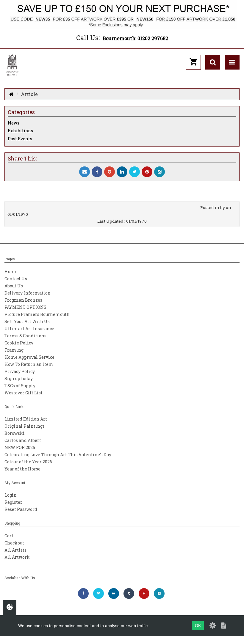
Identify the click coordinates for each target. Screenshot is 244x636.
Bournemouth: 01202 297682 (135, 38)
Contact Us (15, 278)
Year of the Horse (22, 469)
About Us (13, 286)
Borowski (14, 433)
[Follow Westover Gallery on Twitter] (98, 593)
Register (13, 502)
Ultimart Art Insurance (29, 328)
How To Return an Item (28, 364)
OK (198, 625)
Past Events (20, 138)
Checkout (14, 543)
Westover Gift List (23, 393)
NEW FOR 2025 (19, 447)
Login (10, 495)
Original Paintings (24, 426)
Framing (14, 350)
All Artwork (17, 557)
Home (11, 271)
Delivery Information (27, 293)
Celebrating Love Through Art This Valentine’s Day (57, 454)
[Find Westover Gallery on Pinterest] (144, 593)
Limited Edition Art (25, 419)
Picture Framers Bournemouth (37, 314)
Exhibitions (20, 130)
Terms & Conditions (25, 336)
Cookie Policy (18, 343)
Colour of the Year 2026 (28, 462)
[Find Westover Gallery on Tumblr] (128, 593)
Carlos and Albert (22, 440)
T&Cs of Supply (19, 385)
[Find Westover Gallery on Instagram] (159, 593)
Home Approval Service (29, 357)
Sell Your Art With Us (27, 321)
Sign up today (18, 378)
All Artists (15, 550)
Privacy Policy (19, 371)
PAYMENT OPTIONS (25, 307)
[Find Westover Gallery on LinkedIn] (113, 593)
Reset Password (20, 509)
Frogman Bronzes (23, 300)
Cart (8, 536)
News (13, 123)
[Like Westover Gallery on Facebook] (83, 593)
